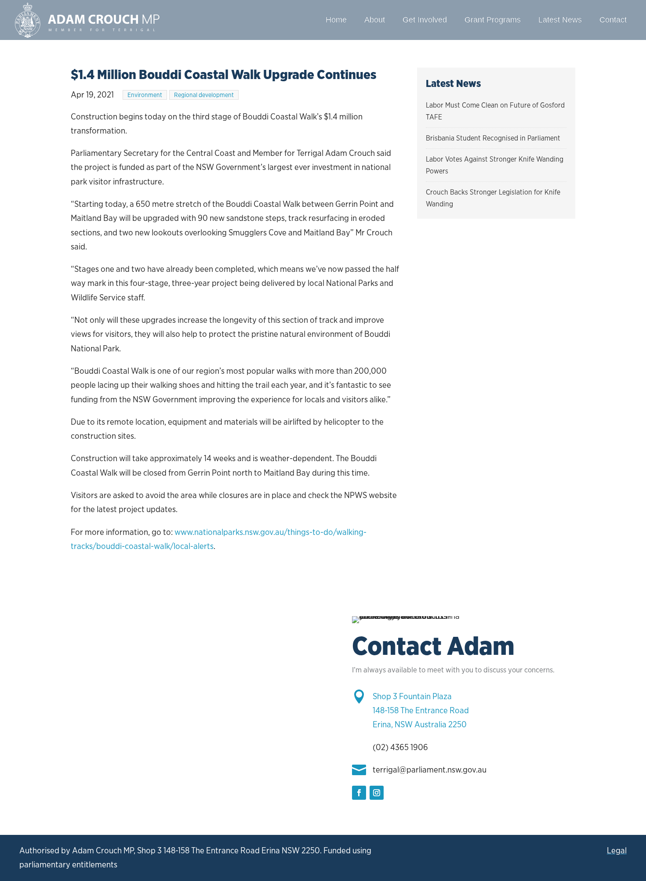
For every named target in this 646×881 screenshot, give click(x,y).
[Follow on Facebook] (359, 793)
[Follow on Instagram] (377, 793)
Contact (613, 19)
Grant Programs (493, 19)
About (374, 19)
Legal (617, 850)
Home (336, 19)
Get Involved (425, 19)
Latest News (560, 19)
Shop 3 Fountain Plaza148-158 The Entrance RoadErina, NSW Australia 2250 (421, 710)
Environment (144, 94)
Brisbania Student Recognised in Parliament (493, 138)
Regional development (204, 94)
